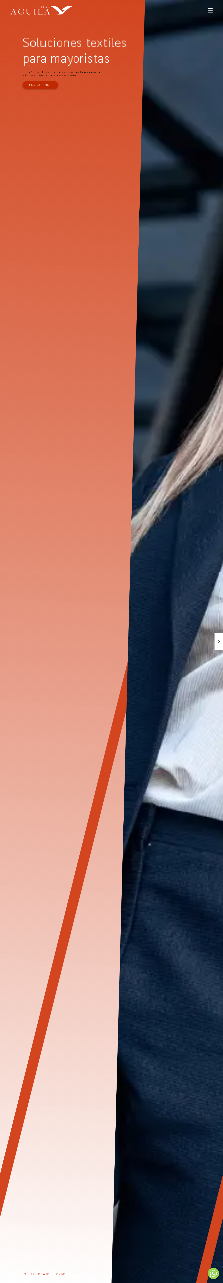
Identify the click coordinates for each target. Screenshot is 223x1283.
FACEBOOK (29, 1274)
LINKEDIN (60, 1274)
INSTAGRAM (44, 1274)
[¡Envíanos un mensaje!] (213, 1273)
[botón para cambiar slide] (219, 641)
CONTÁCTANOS (40, 85)
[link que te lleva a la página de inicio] (42, 10)
